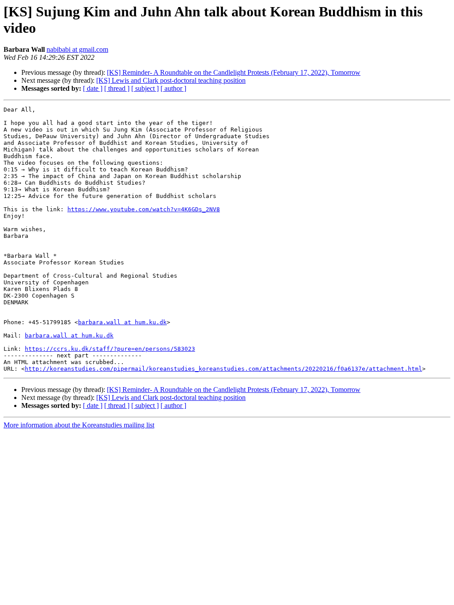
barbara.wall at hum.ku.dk (122, 322)
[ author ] (173, 88)
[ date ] (92, 88)
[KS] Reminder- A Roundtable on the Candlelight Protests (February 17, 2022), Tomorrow (233, 72)
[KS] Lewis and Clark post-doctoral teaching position (171, 80)
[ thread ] (116, 88)
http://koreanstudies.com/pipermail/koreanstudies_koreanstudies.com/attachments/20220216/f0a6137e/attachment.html (223, 368)
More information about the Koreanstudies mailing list (79, 425)
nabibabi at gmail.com (77, 49)
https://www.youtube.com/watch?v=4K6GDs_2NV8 (143, 209)
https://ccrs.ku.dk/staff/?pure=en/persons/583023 (110, 348)
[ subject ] (145, 88)
